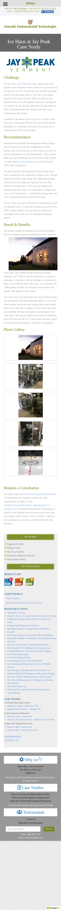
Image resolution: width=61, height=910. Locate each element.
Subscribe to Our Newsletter (30, 823)
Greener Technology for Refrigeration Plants (28, 644)
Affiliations (31, 773)
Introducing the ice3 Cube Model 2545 (24, 661)
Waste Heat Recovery (17, 686)
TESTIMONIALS (12, 737)
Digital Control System (23, 161)
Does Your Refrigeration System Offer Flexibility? (30, 635)
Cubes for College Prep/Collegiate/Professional (30, 801)
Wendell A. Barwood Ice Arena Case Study (23, 603)
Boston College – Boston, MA (19, 727)
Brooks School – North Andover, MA (22, 730)
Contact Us (30, 819)
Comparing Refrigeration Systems (23, 625)
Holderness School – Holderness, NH (22, 706)
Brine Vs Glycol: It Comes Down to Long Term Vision (31, 616)
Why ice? (33, 759)
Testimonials (33, 812)
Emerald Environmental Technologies (39, 494)
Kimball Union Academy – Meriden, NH (24, 709)
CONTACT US (11, 740)
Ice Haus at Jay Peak (17, 84)
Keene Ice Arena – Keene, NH (19, 716)
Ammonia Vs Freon (16, 612)
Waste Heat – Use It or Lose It (30, 766)
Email (25, 520)
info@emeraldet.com (34, 838)
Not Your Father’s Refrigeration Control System (29, 676)
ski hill (19, 91)
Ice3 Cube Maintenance (18, 654)
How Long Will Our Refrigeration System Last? (29, 648)
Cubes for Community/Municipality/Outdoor (30, 794)
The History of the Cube (30, 770)
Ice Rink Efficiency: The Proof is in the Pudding (29, 651)
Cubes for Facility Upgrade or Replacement (31, 797)
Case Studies (32, 787)
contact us (33, 516)
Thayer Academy (13, 598)
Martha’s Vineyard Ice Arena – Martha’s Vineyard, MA (30, 719)
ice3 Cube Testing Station (18, 657)
